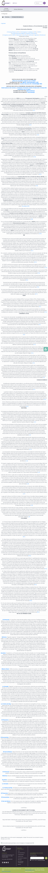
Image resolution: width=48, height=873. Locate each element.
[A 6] (37, 185)
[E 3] (45, 267)
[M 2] (29, 555)
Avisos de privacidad (6, 871)
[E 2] (35, 262)
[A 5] (40, 174)
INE (35, 32)
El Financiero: (5, 719)
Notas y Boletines (18, 9)
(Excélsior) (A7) (25, 206)
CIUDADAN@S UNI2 (37, 83)
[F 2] (46, 312)
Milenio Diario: (5, 669)
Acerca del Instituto (21, 852)
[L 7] (24, 493)
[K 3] (27, 406)
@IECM (24, 82)
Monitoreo (42, 35)
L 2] (30, 435)
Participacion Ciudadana (26, 32)
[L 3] (30, 449)
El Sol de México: (7, 751)
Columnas (24, 35)
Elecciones (20, 859)
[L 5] (39, 472)
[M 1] (24, 536)
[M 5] (31, 600)
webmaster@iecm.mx (30, 870)
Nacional (18, 35)
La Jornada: (5, 686)
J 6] (44, 377)
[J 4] (32, 353)
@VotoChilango (30, 90)
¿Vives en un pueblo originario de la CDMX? (24, 80)
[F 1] (40, 306)
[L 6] (28, 483)
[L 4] (27, 460)
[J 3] (34, 344)
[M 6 (38, 612)
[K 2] (45, 399)
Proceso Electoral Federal (18, 33)
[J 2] (24, 334)
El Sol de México (6, 801)
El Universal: (6, 771)
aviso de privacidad (41, 860)
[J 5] (34, 363)
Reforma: (4, 637)
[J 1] (39, 324)
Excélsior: (3, 653)
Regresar (5, 13)
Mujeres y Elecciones (31, 33)
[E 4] (39, 273)
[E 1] (32, 250)
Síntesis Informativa (6, 9)
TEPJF (39, 32)
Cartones (31, 35)
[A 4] (35, 156)
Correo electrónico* (33, 855)
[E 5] (27, 280)
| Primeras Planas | (11, 32)
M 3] (46, 568)
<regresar (3, 23)
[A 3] (38, 134)
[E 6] (38, 287)
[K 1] (34, 389)
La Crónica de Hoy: (6, 704)
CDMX (13, 35)
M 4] (35, 584)
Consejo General (21, 854)
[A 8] (40, 233)
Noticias (7, 17)
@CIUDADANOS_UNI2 (32, 82)
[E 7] (36, 294)
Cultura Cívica (20, 856)
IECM (3, 17)
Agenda (36, 35)
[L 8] (32, 505)
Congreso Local (7, 35)
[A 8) (32, 219)
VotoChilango (31, 92)
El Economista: (5, 737)
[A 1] (34, 110)
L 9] (29, 516)
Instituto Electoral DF (25, 83)
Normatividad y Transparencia (21, 862)
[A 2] (30, 124)
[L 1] (35, 422)
